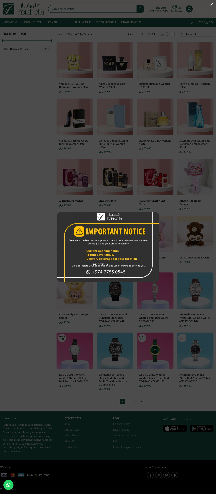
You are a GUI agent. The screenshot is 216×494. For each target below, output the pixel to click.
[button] (8, 485)
